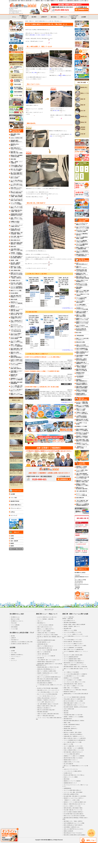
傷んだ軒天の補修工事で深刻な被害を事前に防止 (16, 173)
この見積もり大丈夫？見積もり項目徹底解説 (81, 416)
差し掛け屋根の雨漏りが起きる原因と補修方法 (16, 257)
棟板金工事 (83, 122)
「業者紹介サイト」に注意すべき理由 (81, 447)
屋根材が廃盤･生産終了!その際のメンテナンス (16, 317)
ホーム (14, 17)
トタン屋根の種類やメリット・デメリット (81, 305)
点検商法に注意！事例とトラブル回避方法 (46, 632)
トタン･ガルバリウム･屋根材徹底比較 (16, 330)
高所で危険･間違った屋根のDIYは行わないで (73, 752)
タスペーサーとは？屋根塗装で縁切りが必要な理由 (74, 697)
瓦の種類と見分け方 (15, 280)
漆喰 (50, 69)
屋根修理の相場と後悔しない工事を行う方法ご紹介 (48, 667)
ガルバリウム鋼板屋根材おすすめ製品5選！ (82, 245)
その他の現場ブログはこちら (67, 402)
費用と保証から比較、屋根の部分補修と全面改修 (82, 277)
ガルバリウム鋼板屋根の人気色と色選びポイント (74, 660)
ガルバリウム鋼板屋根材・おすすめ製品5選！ (73, 647)
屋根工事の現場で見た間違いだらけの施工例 (81, 370)
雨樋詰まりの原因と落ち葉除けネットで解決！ (82, 485)
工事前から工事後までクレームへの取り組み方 (82, 413)
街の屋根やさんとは (15, 617)
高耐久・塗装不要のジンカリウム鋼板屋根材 (16, 345)
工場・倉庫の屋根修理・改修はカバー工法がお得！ (82, 474)
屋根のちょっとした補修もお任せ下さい (45, 628)
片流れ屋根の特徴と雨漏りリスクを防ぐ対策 (16, 250)
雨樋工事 (83, 105)
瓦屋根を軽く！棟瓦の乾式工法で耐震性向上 (73, 734)
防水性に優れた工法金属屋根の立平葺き (15, 229)
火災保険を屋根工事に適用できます (44, 648)
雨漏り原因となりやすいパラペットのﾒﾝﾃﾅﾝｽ (16, 188)
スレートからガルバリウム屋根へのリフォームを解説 (82, 227)
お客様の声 (44, 17)
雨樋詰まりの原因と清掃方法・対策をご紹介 (46, 705)
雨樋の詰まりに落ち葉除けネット (44, 707)
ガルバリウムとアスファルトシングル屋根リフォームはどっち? (17, 325)
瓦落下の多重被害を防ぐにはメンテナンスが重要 (82, 349)
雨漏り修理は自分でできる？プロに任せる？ (16, 148)
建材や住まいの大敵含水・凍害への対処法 (16, 267)
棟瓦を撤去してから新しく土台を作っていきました (41, 34)
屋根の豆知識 (14, 299)
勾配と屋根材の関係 (15, 270)
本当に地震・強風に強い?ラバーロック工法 (17, 237)
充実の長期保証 (14, 626)
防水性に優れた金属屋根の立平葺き (71, 794)
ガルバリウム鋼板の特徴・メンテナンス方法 (73, 746)
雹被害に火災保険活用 (68, 831)
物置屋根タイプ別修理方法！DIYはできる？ (81, 467)
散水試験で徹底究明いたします (43, 642)
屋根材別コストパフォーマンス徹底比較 (16, 303)
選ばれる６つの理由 (15, 619)
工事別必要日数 (80, 335)
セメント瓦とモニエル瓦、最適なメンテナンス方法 (74, 681)
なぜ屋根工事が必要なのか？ (82, 263)
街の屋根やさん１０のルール (17, 621)
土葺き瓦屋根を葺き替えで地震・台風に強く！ (16, 211)
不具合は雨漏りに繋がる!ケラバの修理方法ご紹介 (17, 166)
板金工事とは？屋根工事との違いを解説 (16, 152)
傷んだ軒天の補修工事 (68, 763)
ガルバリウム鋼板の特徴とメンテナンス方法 (16, 342)
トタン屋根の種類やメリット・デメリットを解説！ (74, 675)
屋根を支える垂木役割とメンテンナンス (16, 353)
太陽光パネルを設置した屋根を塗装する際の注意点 (48, 713)
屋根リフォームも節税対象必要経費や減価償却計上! (82, 505)
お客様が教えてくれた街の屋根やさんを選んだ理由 (21, 641)
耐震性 (64, 75)
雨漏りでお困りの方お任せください (44, 626)
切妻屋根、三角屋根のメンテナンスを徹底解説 (16, 253)
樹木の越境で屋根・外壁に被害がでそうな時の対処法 (82, 440)
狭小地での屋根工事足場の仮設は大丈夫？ (81, 329)
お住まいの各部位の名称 (16, 137)
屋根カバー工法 (85, 93)
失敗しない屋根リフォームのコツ (81, 267)
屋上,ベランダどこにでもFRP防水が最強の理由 (17, 192)
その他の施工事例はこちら (67, 308)
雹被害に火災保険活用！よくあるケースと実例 (82, 391)
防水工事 (83, 110)
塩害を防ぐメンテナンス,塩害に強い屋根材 (17, 310)
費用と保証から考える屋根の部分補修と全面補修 (47, 678)
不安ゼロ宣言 (14, 622)
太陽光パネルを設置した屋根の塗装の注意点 (82, 312)
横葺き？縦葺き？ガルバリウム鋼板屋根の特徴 (82, 248)
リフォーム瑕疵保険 (15, 624)
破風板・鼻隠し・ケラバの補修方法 (71, 687)
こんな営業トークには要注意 (81, 423)
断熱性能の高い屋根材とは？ (14, 375)
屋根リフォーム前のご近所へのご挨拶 (81, 409)
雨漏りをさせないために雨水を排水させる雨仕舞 (16, 273)
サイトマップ (14, 515)
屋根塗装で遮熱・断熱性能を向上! (81, 380)
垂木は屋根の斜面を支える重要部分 (44, 682)
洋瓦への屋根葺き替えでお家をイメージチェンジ (16, 321)
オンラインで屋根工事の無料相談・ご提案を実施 (82, 402)
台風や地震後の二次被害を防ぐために (82, 356)
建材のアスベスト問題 (16, 290)
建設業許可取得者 (15, 501)
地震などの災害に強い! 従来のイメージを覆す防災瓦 (75, 738)
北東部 (12, 538)
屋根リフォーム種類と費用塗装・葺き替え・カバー (82, 291)
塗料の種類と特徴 (81, 518)
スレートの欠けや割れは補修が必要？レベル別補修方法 (75, 674)
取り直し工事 (56, 110)
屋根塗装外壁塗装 (83, 128)
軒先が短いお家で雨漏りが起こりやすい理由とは (16, 284)
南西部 (12, 545)
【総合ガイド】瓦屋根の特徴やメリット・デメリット (75, 664)
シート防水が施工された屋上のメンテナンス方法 (16, 185)
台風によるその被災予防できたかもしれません (82, 345)
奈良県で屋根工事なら (16, 504)
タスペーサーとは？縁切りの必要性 (15, 177)
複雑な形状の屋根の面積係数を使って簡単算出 (16, 243)
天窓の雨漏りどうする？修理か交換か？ (16, 371)
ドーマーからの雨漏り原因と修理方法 (16, 368)
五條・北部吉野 (14, 540)
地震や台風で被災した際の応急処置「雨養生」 (16, 233)
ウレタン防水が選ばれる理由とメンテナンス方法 (16, 181)
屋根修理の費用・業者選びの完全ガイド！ (16, 141)
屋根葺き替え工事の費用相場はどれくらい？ (82, 274)
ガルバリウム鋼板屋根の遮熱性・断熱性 (82, 238)
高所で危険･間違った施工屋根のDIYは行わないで (17, 349)
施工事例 (34, 17)
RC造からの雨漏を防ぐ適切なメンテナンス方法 (74, 750)
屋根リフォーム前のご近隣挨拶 (43, 630)
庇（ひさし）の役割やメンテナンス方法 (16, 364)
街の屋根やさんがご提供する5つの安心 (24, 17)
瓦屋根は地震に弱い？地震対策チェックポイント (82, 363)
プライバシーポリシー (16, 508)
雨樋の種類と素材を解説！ (43, 711)
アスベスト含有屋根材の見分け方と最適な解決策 (16, 287)
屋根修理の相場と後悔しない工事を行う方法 (81, 270)
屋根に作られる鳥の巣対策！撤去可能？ (82, 488)
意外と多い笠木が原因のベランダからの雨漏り (16, 170)
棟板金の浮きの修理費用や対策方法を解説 (16, 156)
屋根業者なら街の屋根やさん (17, 654)
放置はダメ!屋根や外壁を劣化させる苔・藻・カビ (17, 314)
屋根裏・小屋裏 (14, 260)
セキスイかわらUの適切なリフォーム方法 (72, 632)
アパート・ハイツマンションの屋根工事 (81, 495)
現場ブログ (31, 21)
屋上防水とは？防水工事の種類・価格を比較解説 (16, 196)
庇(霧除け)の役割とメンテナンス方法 (15, 222)
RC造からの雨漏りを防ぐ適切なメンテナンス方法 (17, 360)
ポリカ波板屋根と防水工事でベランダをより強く (82, 478)
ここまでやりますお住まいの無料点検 (73, 17)
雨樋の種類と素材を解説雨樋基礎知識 (16, 383)
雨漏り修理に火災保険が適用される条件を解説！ (82, 387)
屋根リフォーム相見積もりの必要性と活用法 (46, 671)
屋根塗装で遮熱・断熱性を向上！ (71, 728)
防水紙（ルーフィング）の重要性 (71, 777)
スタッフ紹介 (14, 497)
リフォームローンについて (43, 674)
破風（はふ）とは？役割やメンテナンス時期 (16, 394)
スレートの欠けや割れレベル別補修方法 (81, 298)
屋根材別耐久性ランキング (15, 306)
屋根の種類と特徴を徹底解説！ (15, 135)
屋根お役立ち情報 (80, 342)
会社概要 (83, 17)
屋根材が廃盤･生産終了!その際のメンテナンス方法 (74, 703)
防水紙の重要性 (14, 293)
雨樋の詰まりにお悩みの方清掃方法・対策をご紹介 (82, 481)
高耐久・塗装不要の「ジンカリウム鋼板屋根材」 (74, 748)
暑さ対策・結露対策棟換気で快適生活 (72, 724)
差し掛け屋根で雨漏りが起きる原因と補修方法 (73, 813)
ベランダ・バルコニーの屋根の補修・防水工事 (47, 649)
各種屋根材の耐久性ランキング (70, 782)
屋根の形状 (13, 246)
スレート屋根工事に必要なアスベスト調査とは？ (16, 386)
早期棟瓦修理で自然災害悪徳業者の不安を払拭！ (16, 214)
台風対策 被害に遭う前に (42, 644)
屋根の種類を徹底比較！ (79, 288)
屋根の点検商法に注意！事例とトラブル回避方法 (82, 430)
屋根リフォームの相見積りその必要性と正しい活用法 (82, 406)
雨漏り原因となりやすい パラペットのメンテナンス (48, 690)
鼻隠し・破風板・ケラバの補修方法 (16, 162)
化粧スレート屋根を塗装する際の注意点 (81, 315)
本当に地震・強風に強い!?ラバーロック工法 (73, 809)
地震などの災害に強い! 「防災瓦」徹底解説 (81, 366)
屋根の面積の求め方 (15, 240)
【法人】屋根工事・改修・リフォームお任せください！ (49, 659)
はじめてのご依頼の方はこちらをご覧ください (47, 617)
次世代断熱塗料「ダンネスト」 (80, 377)
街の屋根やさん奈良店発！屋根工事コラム (20, 643)
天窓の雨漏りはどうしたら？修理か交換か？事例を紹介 (75, 689)
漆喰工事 (83, 99)
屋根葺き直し (84, 116)
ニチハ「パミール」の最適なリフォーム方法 (73, 634)
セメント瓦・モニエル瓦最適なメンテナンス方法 (16, 207)
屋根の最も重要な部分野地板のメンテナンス (16, 296)
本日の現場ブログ (14, 639)
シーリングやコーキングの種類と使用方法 (16, 226)
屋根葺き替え (84, 87)
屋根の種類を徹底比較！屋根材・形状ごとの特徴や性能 (75, 666)
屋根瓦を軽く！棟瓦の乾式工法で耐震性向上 (81, 359)
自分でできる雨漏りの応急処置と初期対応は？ (82, 384)
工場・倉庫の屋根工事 (81, 491)
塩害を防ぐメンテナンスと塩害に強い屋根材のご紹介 (75, 802)
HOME (26, 21)
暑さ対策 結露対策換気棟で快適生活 (15, 263)
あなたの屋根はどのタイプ (69, 620)
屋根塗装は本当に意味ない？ (15, 145)
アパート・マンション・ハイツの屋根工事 (46, 655)
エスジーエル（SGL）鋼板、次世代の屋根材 (73, 792)
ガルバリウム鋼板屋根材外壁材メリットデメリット (82, 251)
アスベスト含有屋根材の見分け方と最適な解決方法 (74, 740)
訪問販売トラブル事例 (81, 426)
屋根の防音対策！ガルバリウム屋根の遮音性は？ (82, 255)
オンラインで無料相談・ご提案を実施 (45, 619)
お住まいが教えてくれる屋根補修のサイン (82, 281)
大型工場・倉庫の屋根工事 (43, 653)
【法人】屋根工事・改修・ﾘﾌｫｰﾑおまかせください (82, 501)
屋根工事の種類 (81, 82)
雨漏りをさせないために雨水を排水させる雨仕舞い (74, 815)
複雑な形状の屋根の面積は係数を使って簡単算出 (74, 720)
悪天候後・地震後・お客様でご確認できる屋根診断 (74, 624)
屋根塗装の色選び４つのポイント (80, 373)
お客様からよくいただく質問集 (70, 630)
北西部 (12, 535)
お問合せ (13, 512)
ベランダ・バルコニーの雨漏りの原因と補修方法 (16, 200)
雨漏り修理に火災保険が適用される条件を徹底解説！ (75, 834)
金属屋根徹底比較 (67, 788)
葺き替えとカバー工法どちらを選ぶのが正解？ (82, 284)
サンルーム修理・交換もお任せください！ (82, 471)
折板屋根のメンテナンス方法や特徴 (71, 677)
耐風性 (60, 75)
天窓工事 (83, 134)
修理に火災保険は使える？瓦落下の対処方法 (82, 352)
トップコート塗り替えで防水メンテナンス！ (16, 390)
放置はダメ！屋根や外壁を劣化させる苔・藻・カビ (74, 804)
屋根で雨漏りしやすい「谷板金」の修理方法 (16, 277)
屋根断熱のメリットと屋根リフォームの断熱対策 (16, 379)
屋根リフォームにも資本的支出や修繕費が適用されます (49, 676)
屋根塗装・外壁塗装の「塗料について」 (72, 626)
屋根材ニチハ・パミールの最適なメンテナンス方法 (82, 319)
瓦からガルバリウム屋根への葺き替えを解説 (82, 231)
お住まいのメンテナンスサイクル (71, 769)
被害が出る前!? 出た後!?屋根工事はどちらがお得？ (82, 420)
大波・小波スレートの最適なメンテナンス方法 (16, 218)
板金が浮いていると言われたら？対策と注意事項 (82, 433)
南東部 (12, 543)
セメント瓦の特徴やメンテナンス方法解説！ (16, 203)
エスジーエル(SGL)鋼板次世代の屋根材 (16, 338)
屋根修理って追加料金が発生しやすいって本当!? (82, 437)
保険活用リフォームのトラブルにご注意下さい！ (74, 798)
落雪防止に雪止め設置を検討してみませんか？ (47, 698)
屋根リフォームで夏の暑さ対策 (43, 651)
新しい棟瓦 (34, 72)
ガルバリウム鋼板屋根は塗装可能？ (82, 234)
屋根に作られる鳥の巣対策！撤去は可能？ (46, 709)
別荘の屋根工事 (80, 497)
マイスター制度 (14, 628)
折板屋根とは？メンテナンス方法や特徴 (82, 309)
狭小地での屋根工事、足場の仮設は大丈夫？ (73, 641)
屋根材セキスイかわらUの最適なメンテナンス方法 (82, 322)
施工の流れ (54, 17)
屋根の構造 (13, 159)
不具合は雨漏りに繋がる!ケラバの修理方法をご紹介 (74, 699)
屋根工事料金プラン (41, 622)
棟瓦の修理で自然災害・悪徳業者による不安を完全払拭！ (76, 706)
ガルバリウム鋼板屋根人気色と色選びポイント (82, 241)
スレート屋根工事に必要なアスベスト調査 (72, 742)
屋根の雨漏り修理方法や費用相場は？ (16, 356)
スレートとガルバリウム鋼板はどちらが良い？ (82, 224)
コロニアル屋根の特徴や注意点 (80, 302)
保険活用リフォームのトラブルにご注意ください (82, 444)
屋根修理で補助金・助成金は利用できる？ (81, 394)
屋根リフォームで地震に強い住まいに (45, 646)
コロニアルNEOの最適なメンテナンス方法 (82, 326)
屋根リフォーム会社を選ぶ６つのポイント (82, 339)
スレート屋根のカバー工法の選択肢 (82, 295)
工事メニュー (63, 17)
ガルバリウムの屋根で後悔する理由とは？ (16, 334)
